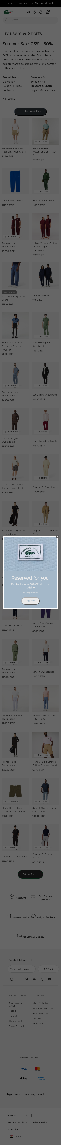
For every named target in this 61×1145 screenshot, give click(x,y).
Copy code (30, 601)
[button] (57, 536)
